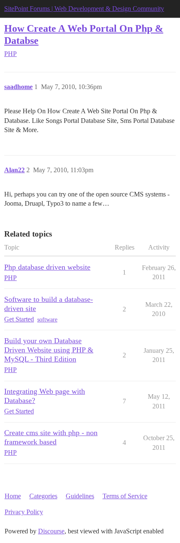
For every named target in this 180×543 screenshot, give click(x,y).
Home (13, 496)
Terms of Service (125, 496)
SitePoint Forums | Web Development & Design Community (84, 8)
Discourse (51, 531)
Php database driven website (47, 267)
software (47, 319)
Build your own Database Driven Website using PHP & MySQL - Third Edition (48, 350)
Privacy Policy (24, 511)
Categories (43, 496)
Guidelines (80, 496)
